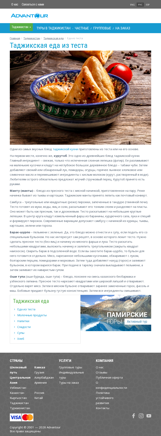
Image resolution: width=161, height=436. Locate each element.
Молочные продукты (32, 315)
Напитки (23, 321)
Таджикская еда (54, 38)
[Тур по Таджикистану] (115, 314)
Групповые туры (70, 367)
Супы (20, 333)
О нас (14, 4)
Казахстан (17, 393)
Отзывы (101, 372)
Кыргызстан (18, 398)
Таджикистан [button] (20, 27)
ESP (148, 4)
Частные (82, 28)
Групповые (102, 28)
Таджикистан (32, 38)
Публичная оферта (109, 377)
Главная (15, 38)
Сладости (24, 327)
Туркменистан (20, 408)
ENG (132, 4)
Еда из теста (26, 309)
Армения (40, 382)
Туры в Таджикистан (53, 28)
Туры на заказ (69, 382)
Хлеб (20, 339)
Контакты (102, 408)
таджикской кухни (65, 149)
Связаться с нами (33, 4)
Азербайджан (44, 377)
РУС (140, 4)
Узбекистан (18, 388)
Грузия (39, 372)
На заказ (122, 28)
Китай (38, 398)
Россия (39, 393)
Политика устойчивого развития (104, 398)
